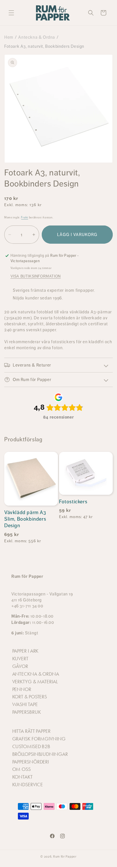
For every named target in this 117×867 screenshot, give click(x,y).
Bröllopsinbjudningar (40, 754)
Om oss (21, 769)
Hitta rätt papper (31, 731)
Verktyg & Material (35, 681)
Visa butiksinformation (36, 276)
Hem (8, 37)
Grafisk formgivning (39, 739)
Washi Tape (25, 704)
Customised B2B (31, 746)
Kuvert (20, 658)
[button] (11, 13)
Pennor (21, 689)
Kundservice (27, 784)
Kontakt (22, 777)
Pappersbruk (26, 712)
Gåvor (20, 666)
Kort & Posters (29, 697)
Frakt (24, 217)
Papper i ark (25, 651)
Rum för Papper (65, 856)
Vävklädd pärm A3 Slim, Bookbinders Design (25, 519)
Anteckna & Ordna (36, 37)
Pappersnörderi (30, 762)
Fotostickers (73, 501)
